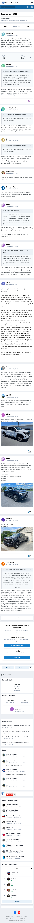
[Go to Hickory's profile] (3, 65)
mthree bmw (6, 18)
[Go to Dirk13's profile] (3, 205)
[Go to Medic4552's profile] (3, 564)
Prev (5, 26)
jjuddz (21, 210)
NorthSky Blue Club (12, 839)
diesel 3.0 (9, 827)
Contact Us (19, 916)
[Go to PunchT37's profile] (8, 890)
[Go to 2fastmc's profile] (3, 368)
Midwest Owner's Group (14, 845)
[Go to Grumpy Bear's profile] (8, 873)
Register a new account (17, 645)
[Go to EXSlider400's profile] (3, 754)
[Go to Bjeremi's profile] (3, 283)
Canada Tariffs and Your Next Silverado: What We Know (15, 737)
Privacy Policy (10, 916)
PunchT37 (13, 889)
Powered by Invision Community (17, 920)
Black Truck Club (12, 804)
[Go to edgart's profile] (3, 415)
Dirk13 (21, 114)
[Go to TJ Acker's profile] (3, 520)
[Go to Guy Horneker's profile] (3, 188)
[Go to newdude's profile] (8, 879)
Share (8, 667)
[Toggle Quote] (4, 71)
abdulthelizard (24, 250)
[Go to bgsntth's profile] (3, 396)
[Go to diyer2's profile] (8, 884)
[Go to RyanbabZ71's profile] (8, 895)
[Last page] (32, 26)
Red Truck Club (11, 822)
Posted (12, 35)
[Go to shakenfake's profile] (3, 172)
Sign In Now (17, 657)
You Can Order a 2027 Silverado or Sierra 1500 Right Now (16, 726)
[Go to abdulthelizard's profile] (3, 109)
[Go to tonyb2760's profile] (12, 709)
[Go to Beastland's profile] (3, 34)
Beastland (23, 71)
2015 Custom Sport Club (14, 851)
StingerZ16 (11, 771)
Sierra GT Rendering (11, 754)
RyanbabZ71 (14, 895)
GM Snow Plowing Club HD (15, 857)
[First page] (2, 26)
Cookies (26, 916)
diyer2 (12, 884)
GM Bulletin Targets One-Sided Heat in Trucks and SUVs (15, 742)
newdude (13, 878)
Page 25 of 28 (17, 26)
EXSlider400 (11, 756)
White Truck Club (12, 810)
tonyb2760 (17, 709)
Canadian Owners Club (14, 816)
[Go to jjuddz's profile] (3, 140)
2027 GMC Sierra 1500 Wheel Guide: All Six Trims (15, 731)
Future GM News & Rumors (20, 20)
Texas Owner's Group (13, 833)
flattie (21, 569)
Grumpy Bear (14, 872)
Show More (17, 901)
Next (28, 26)
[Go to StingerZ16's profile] (3, 770)
